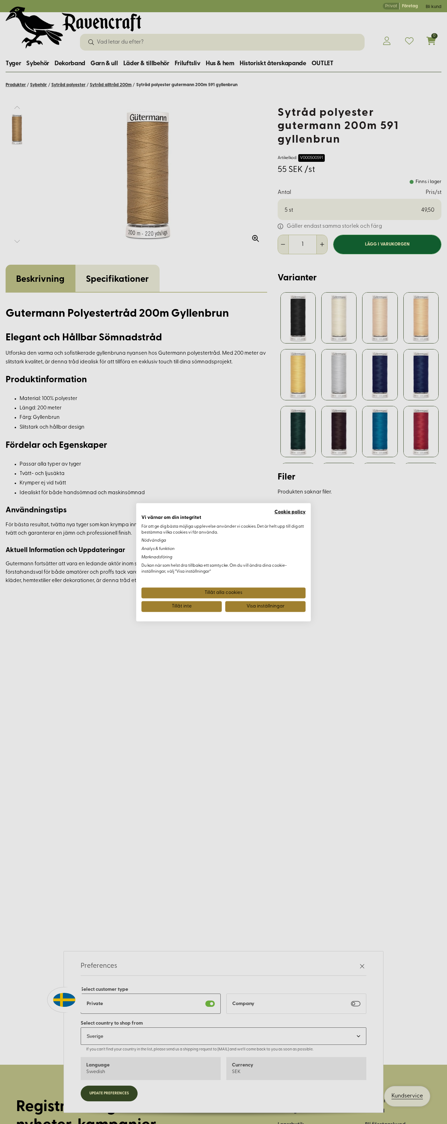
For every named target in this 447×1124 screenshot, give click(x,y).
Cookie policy (290, 512)
